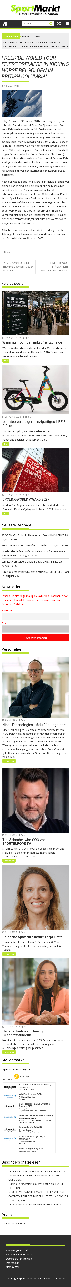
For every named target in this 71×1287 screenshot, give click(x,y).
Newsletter (12, 1267)
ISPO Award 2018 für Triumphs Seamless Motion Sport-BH (18, 266)
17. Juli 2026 (11, 1026)
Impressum (12, 1262)
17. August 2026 (13, 494)
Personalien (8, 761)
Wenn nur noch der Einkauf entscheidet (25, 545)
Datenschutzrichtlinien (19, 1258)
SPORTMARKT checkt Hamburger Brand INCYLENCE (33, 535)
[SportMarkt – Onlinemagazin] (4, 23)
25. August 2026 (13, 416)
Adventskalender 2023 (19, 1254)
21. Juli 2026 (11, 932)
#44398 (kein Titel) (17, 1250)
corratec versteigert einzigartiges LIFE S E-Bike (30, 561)
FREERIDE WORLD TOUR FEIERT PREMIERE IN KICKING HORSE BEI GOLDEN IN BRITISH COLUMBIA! (36, 1175)
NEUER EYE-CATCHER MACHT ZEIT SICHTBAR (36, 1192)
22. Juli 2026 (11, 835)
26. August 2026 (13, 337)
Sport (28, 337)
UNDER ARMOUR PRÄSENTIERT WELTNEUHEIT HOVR (54, 266)
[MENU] (67, 23)
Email (5, 623)
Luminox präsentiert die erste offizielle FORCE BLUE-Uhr (35, 571)
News (7, 252)
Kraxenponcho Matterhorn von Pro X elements (36, 1204)
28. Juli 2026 (11, 720)
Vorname (7, 610)
